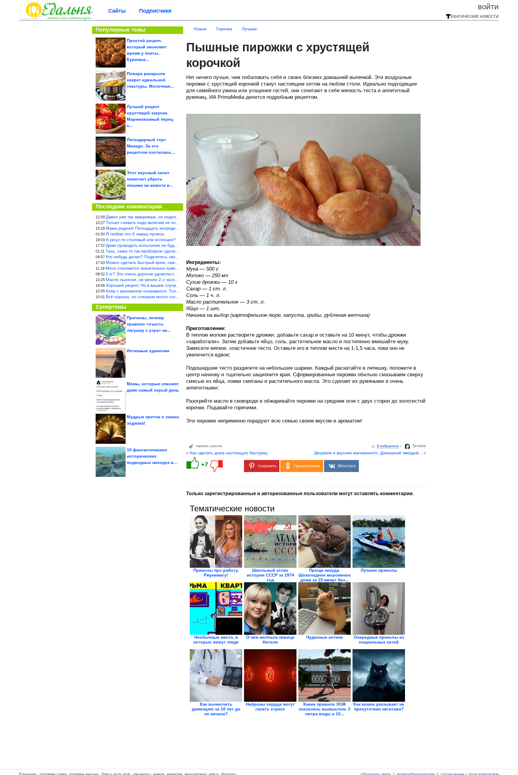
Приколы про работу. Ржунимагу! (216, 572)
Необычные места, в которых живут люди (216, 639)
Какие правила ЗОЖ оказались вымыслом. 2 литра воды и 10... (324, 709)
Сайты (117, 11)
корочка (216, 446)
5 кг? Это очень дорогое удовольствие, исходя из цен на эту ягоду (171, 273)
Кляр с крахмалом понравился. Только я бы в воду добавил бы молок (174, 291)
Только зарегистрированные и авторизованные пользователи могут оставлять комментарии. (300, 493)
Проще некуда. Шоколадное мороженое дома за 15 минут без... (325, 575)
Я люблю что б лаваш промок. (135, 234)
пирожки (202, 446)
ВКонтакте (347, 466)
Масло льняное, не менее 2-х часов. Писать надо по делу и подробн (174, 279)
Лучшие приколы (379, 570)
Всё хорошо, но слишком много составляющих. (152, 296)
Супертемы (111, 307)
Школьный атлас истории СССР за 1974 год (270, 575)
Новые (200, 28)
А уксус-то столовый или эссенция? (141, 239)
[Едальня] (56, 19)
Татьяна (419, 446)
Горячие (224, 28)
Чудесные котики (324, 637)
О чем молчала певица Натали (270, 639)
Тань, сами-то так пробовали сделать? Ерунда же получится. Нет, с (172, 251)
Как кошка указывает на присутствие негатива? (378, 706)
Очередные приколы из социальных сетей (379, 639)
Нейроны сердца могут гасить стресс (270, 706)
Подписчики (155, 11)
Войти (488, 6)
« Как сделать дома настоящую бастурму (227, 452)
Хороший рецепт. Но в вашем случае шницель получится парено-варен (176, 285)
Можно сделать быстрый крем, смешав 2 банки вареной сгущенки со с (175, 262)
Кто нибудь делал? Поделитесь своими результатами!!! (160, 256)
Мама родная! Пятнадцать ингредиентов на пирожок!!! (160, 228)
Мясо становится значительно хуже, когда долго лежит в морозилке (172, 268)
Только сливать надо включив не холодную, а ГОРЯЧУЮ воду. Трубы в (175, 222)
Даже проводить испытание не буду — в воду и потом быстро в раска (174, 245)
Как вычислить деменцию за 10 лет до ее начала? (216, 709)
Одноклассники (307, 466)
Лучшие (249, 28)
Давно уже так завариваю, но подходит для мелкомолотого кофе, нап (174, 216)
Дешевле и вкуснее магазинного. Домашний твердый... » (370, 452)
